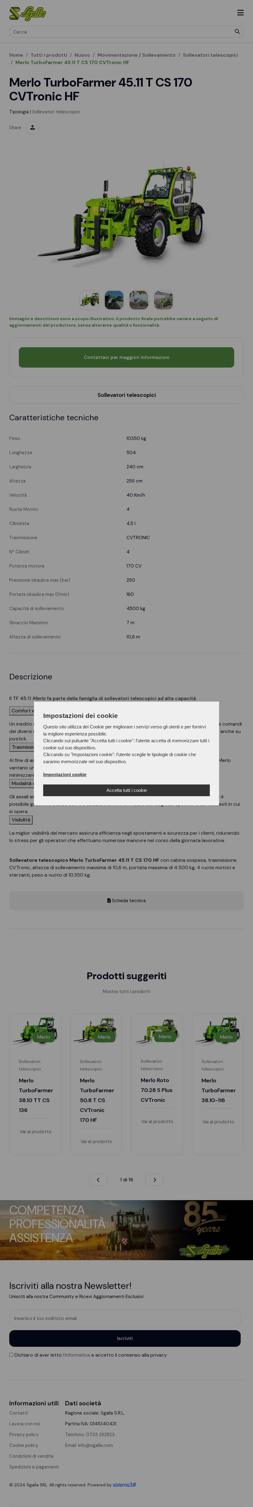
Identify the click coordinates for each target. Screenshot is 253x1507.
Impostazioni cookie (64, 774)
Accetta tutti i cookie (126, 790)
